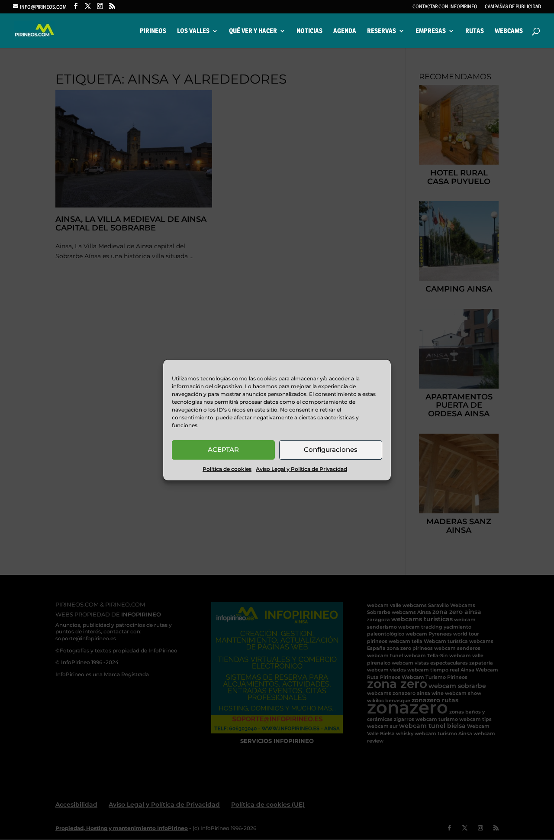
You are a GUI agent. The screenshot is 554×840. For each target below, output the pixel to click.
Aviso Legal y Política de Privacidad (301, 469)
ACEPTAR (223, 449)
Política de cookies (227, 469)
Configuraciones (331, 449)
